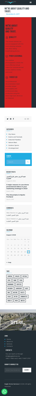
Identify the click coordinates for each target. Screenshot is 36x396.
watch (23, 300)
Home (9, 339)
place (9, 296)
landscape (19, 288)
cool (9, 280)
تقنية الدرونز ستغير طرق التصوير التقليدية (16, 177)
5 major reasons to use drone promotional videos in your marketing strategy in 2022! (17, 186)
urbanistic (24, 296)
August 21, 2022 (11, 181)
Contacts (10, 346)
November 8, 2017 (13, 14)
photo (22, 292)
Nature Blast (12, 142)
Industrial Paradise (14, 139)
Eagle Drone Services (11, 384)
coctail (24, 276)
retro (16, 296)
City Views (11, 134)
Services (9, 344)
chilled (17, 276)
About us (10, 341)
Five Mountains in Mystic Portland (15, 196)
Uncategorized (13, 148)
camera (10, 276)
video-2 (10, 300)
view (16, 300)
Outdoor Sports (13, 145)
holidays (10, 288)
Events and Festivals (15, 137)
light (26, 288)
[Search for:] (18, 162)
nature (15, 292)
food (20, 280)
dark (15, 280)
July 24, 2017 (10, 199)
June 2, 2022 (10, 191)
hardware (11, 284)
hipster (19, 284)
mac (9, 292)
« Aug (9, 262)
